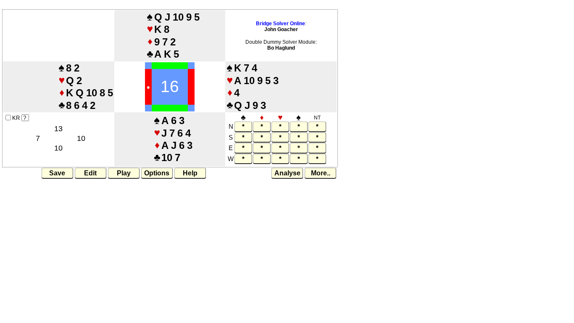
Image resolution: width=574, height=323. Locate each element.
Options (156, 173)
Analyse (287, 173)
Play (124, 173)
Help (190, 173)
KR (16, 118)
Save (57, 173)
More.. (320, 173)
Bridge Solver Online (280, 23)
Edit (90, 173)
